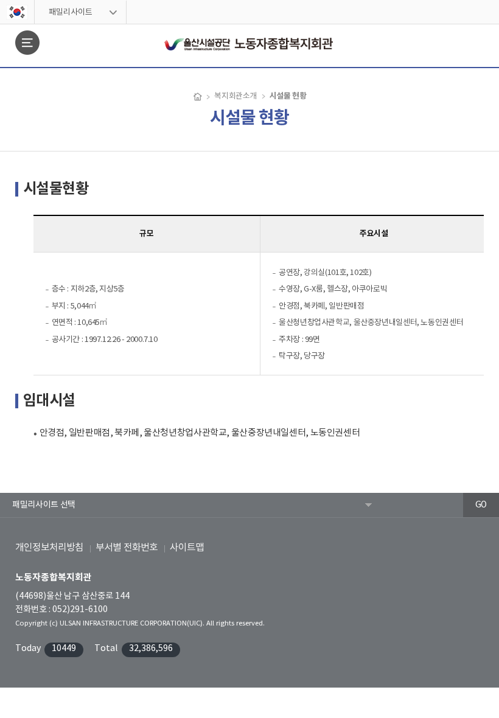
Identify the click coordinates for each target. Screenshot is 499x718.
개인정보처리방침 (49, 547)
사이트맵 (187, 547)
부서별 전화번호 (127, 547)
